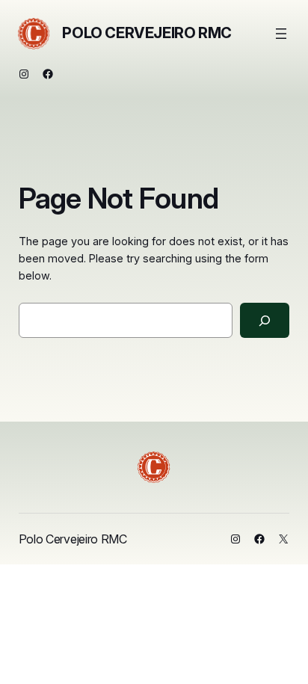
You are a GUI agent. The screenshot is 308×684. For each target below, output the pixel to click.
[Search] (264, 320)
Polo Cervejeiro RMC (146, 33)
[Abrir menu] (281, 34)
